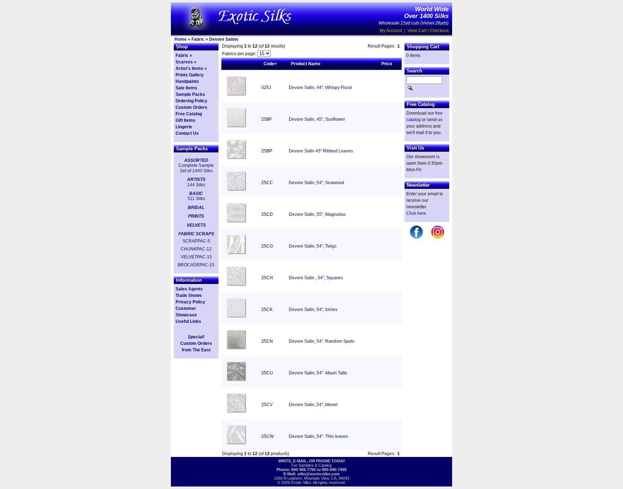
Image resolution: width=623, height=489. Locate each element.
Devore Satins (223, 39)
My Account (391, 30)
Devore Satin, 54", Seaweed (316, 182)
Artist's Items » (191, 68)
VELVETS (196, 225)
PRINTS (196, 216)
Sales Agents (189, 289)
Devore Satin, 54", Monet (313, 404)
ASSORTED (196, 160)
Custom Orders (191, 107)
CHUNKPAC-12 (196, 249)
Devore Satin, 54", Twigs (312, 246)
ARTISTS (196, 179)
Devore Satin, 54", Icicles (313, 309)
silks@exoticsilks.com (318, 474)
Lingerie (184, 126)
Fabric (197, 39)
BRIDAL (196, 207)
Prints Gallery (190, 74)
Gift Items (185, 120)
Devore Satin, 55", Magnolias (317, 214)
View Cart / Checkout (428, 30)
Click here (416, 213)
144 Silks (196, 184)
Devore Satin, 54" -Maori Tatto (318, 372)
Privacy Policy (190, 301)
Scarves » (186, 62)
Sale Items (186, 87)
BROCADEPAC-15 (196, 264)
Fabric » (184, 55)
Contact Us (187, 133)
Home (180, 39)
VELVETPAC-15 (196, 256)
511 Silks (196, 198)
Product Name (306, 63)
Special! (196, 336)
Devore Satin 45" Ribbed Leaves (321, 151)
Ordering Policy (191, 100)
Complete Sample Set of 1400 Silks (196, 168)
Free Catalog (189, 113)
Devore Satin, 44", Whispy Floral (320, 87)
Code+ (270, 63)
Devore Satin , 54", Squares (316, 277)
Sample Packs (190, 94)
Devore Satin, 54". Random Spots (321, 341)
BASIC (196, 193)
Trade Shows (189, 295)
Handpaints (187, 81)
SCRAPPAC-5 (196, 241)
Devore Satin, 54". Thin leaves (318, 436)
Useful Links (188, 321)
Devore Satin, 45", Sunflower (317, 119)
